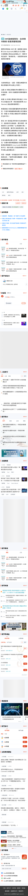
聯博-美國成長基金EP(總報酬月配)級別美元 (11, 647)
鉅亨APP (9, 888)
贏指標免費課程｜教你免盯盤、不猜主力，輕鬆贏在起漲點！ (16, 249)
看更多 (24, 239)
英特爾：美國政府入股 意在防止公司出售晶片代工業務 (12, 315)
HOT (7, 248)
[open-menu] (1, 5)
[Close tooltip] (23, 12)
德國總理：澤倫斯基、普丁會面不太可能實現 (13, 216)
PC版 (4, 888)
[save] (20, 9)
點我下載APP (19, 169)
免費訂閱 (24, 868)
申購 (25, 656)
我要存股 (24, 203)
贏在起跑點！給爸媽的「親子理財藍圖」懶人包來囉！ (14, 200)
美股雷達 (9, 34)
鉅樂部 (18, 888)
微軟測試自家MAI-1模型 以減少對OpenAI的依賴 (12, 323)
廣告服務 (7, 891)
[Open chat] (25, 9)
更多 (25, 376)
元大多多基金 (4, 669)
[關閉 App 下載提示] (1, 2)
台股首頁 (18, 203)
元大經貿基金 (4, 662)
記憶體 (7, 738)
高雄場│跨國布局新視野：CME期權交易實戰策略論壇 (16, 270)
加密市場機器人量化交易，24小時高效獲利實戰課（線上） (16, 263)
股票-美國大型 (9, 650)
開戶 (25, 648)
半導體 (7, 746)
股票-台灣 (8, 658)
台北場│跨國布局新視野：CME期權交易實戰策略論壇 (16, 256)
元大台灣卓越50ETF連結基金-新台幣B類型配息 (12, 655)
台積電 (7, 742)
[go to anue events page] (21, 5)
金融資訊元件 (14, 891)
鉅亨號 (14, 888)
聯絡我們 (21, 891)
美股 (4, 34)
